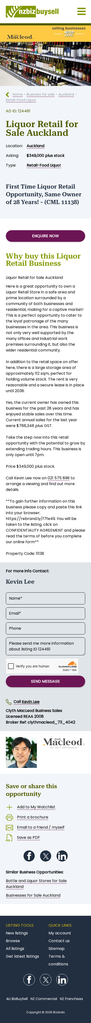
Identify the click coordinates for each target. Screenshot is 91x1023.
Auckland (66, 94)
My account (60, 933)
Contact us (59, 941)
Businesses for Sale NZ (45, 11)
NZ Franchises (71, 998)
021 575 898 (59, 478)
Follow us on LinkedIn (62, 856)
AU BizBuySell (17, 998)
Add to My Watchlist (36, 807)
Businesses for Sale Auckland (33, 895)
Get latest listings (22, 956)
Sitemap (57, 948)
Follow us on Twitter (45, 856)
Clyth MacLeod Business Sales (34, 710)
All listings (15, 948)
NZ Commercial (44, 998)
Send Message (45, 681)
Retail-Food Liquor (21, 100)
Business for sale (41, 94)
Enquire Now (45, 236)
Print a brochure (32, 817)
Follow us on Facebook (29, 856)
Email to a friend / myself (41, 827)
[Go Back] (9, 94)
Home (18, 94)
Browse (13, 941)
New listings (17, 933)
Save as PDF (28, 837)
